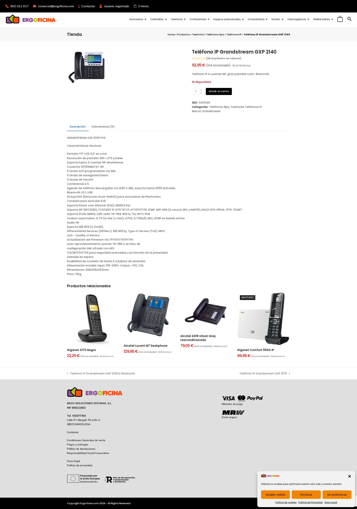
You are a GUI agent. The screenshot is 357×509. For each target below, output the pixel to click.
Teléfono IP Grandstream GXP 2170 (263, 374)
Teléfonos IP (233, 34)
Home (171, 34)
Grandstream (211, 111)
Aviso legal (73, 461)
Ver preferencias (337, 494)
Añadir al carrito (219, 91)
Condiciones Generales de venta (86, 440)
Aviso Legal (330, 502)
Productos (183, 34)
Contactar (88, 6)
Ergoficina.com (89, 503)
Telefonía (198, 34)
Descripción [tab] (78, 126)
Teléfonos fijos (215, 34)
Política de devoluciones (81, 448)
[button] (349, 476)
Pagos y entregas (77, 444)
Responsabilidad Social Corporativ (87, 453)
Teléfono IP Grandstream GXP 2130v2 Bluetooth (101, 374)
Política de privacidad (79, 465)
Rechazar (306, 494)
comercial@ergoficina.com (56, 6)
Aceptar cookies (275, 494)
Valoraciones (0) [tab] (103, 126)
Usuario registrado (116, 6)
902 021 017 (19, 6)
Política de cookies (286, 502)
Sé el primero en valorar (223, 58)
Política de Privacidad (310, 502)
